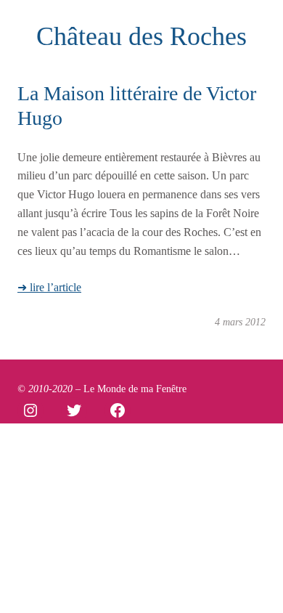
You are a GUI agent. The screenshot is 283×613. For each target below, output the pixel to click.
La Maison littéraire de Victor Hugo (136, 105)
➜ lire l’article (49, 287)
